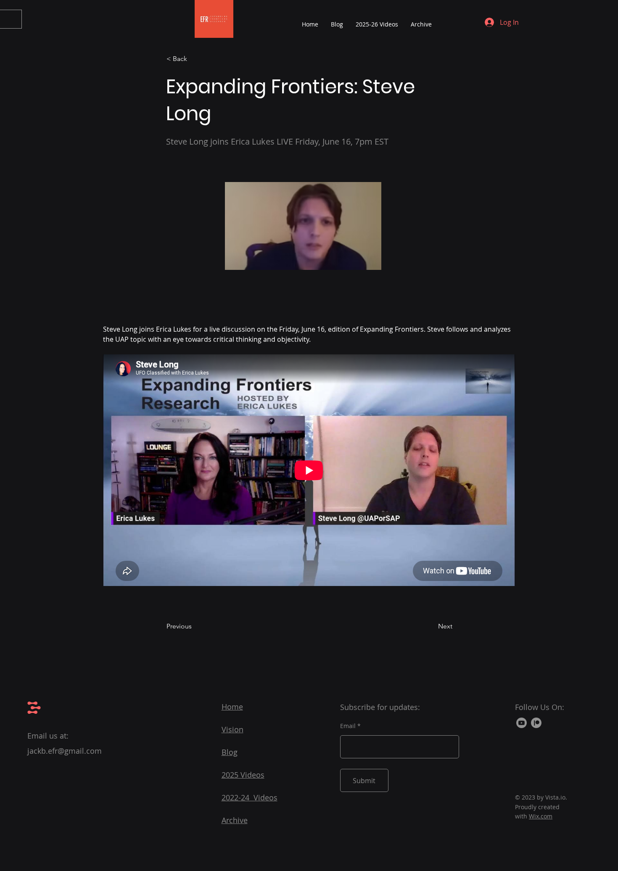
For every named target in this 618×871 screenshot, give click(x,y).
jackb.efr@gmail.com (64, 751)
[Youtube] (521, 723)
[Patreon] (536, 723)
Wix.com (540, 816)
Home (232, 707)
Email (348, 726)
